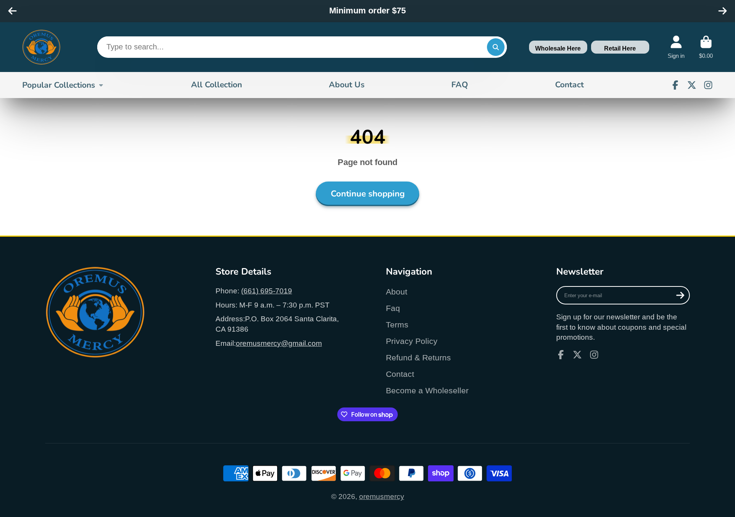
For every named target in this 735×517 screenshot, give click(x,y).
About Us (346, 84)
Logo (41, 47)
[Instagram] (708, 85)
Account (676, 47)
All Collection (216, 84)
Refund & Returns (418, 357)
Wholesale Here (558, 48)
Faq (393, 308)
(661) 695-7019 (266, 291)
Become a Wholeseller (427, 390)
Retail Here (620, 48)
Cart (706, 47)
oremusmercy (381, 496)
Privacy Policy (412, 341)
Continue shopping (368, 194)
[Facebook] (675, 85)
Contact (569, 84)
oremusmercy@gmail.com (279, 343)
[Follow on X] (691, 85)
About (396, 291)
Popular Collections (58, 84)
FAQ (459, 84)
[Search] (496, 47)
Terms (397, 324)
